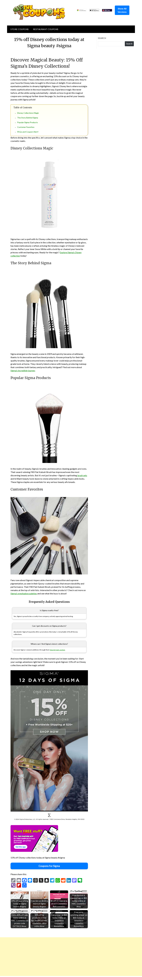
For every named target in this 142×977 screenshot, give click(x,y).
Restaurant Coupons (45, 29)
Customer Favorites (25, 127)
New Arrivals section (57, 650)
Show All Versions (122, 10)
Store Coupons (20, 29)
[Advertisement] (71, 956)
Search (102, 38)
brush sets (82, 475)
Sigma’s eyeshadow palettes (24, 593)
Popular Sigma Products (27, 122)
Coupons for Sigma (49, 865)
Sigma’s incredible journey (23, 370)
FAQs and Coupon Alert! (28, 132)
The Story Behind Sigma (27, 117)
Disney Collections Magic (28, 113)
